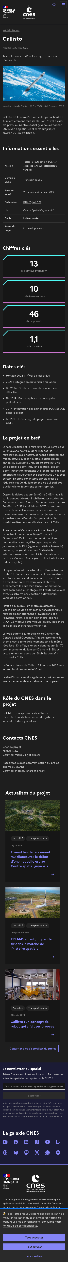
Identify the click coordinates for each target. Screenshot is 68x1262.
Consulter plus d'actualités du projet (33, 1049)
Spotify (58, 1153)
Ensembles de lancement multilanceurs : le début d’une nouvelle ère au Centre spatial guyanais (31, 859)
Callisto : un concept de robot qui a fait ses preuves (32, 1024)
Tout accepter (34, 1237)
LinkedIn (26, 1142)
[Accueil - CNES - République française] (36, 1182)
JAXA (35, 202)
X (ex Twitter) (37, 1153)
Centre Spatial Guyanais (37, 210)
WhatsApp (47, 1153)
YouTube (47, 1142)
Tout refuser (34, 1247)
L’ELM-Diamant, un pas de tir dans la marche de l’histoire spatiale (31, 944)
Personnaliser (34, 1256)
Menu (63, 4)
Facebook (16, 1142)
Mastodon (26, 1153)
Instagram (5, 1142)
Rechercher (54, 4)
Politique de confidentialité (20, 1226)
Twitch (58, 1142)
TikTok (37, 1142)
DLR (25, 202)
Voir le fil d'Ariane (11, 29)
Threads (5, 1153)
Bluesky (16, 1153)
